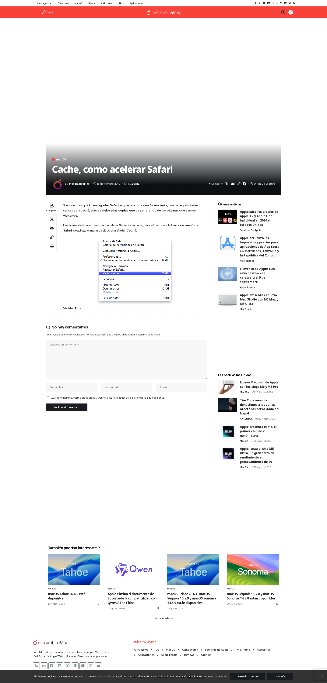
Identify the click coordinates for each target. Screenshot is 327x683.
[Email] (232, 184)
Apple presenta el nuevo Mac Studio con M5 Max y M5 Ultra (259, 299)
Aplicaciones (136, 3)
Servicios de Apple (250, 230)
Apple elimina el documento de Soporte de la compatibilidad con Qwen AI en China (132, 598)
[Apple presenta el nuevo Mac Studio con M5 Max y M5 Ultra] (227, 300)
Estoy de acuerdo (248, 676)
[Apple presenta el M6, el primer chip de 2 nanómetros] (227, 432)
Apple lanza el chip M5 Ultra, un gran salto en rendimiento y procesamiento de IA (257, 455)
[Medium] (281, 3)
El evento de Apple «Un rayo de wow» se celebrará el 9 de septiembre (257, 275)
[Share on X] (227, 184)
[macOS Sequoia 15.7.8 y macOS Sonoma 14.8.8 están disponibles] (253, 569)
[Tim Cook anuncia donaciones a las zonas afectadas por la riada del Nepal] (227, 405)
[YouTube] (264, 3)
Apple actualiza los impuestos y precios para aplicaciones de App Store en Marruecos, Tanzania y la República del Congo (259, 246)
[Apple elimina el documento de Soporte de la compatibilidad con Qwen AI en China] (134, 569)
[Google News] (268, 3)
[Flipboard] (285, 3)
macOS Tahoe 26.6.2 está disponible (66, 596)
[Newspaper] (44, 665)
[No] (322, 676)
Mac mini (244, 392)
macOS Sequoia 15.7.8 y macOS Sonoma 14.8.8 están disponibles (251, 596)
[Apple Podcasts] (290, 3)
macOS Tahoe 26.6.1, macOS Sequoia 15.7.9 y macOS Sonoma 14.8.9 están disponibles (191, 598)
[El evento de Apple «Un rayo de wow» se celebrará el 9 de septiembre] (227, 274)
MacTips (74, 308)
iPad (121, 3)
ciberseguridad (44, 3)
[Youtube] (98, 665)
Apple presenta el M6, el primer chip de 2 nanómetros (258, 431)
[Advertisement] (163, 50)
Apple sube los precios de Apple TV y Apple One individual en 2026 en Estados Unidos (259, 218)
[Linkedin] (59, 665)
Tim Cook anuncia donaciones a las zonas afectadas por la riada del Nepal (259, 406)
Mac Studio (246, 309)
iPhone (91, 3)
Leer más (280, 676)
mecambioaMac (79, 183)
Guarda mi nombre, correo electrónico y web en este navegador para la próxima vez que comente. (107, 397)
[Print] (244, 184)
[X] (259, 3)
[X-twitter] (67, 665)
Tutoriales (63, 3)
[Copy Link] (238, 184)
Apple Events (247, 287)
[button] (48, 12)
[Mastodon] (75, 665)
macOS (78, 3)
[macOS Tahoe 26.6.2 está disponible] (74, 569)
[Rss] (294, 3)
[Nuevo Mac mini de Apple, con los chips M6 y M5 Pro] (227, 387)
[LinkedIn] (277, 3)
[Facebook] (255, 3)
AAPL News (107, 3)
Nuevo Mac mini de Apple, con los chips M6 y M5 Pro (260, 384)
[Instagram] (273, 3)
